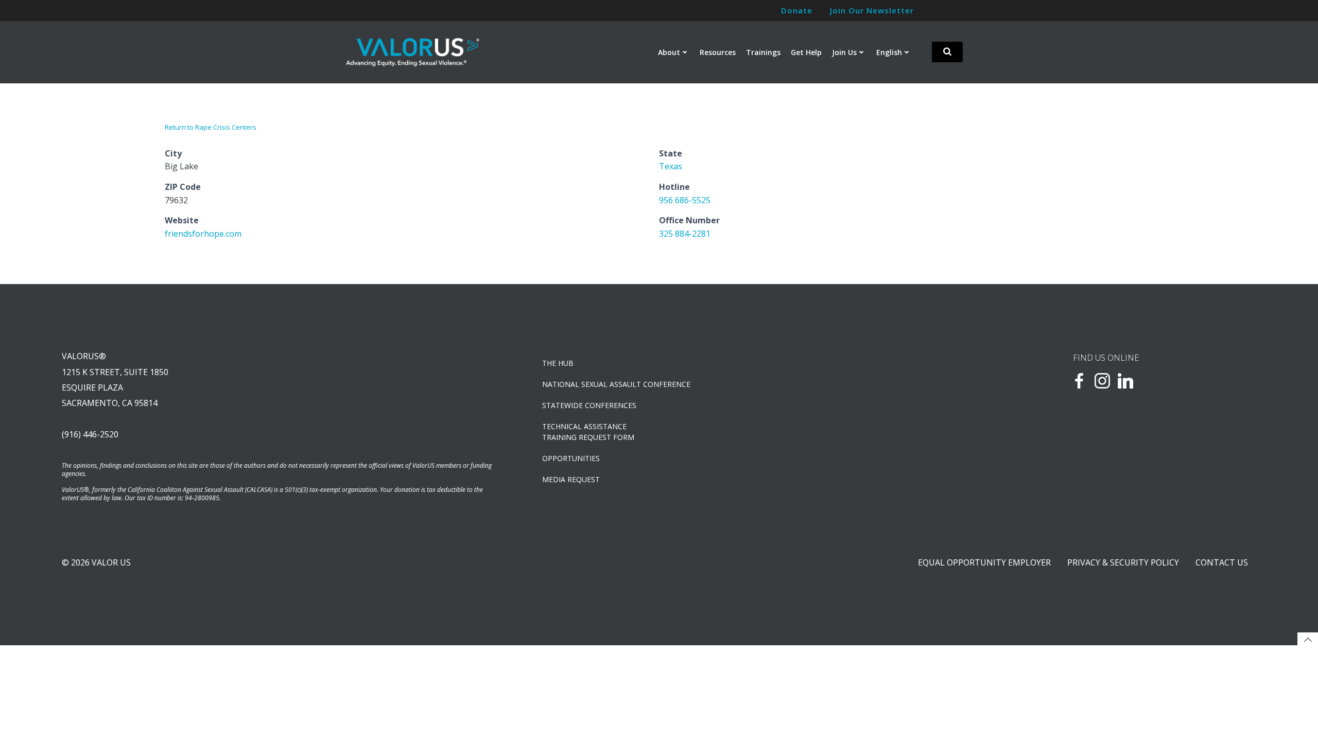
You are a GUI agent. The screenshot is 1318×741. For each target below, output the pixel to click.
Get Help (806, 52)
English (889, 52)
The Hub (558, 363)
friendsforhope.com (203, 233)
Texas (670, 166)
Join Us (844, 52)
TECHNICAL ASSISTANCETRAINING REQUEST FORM (588, 431)
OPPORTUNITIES (571, 458)
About (669, 52)
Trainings (763, 52)
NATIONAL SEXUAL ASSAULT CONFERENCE (616, 384)
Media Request (571, 479)
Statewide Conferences (589, 405)
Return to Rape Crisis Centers (210, 127)
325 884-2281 (684, 233)
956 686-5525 (684, 200)
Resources (718, 52)
